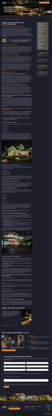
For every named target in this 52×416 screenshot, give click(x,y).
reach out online (25, 118)
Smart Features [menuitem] (21, 2)
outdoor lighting (5, 100)
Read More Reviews (6, 325)
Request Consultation (14, 408)
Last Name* (27, 361)
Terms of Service (39, 384)
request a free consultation (8, 350)
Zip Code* (5, 368)
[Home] (8, 3)
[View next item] (18, 323)
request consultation (44, 2)
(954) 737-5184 (20, 118)
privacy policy (35, 384)
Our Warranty (26, 406)
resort (2, 114)
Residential (33, 406)
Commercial (39, 406)
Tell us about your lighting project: (8, 378)
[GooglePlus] (48, 409)
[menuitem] (41, 26)
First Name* (5, 361)
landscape (25, 177)
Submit (6, 386)
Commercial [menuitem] (30, 2)
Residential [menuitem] (26, 2)
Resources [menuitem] (37, 2)
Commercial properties (6, 127)
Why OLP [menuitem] (33, 2)
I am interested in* (28, 368)
